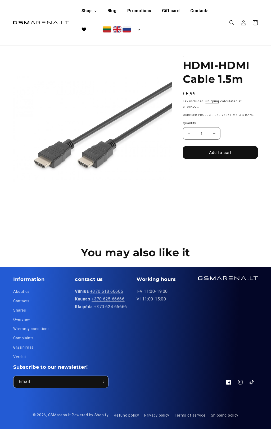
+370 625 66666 (108, 299)
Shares (19, 310)
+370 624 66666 (110, 306)
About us (21, 291)
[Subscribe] (102, 382)
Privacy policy (156, 415)
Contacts (21, 301)
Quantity (189, 123)
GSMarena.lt (59, 415)
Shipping (212, 101)
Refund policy (126, 415)
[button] (232, 23)
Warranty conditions (31, 329)
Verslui (19, 357)
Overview (21, 319)
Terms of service (190, 415)
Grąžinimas (23, 347)
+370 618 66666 (106, 291)
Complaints (23, 338)
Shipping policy (225, 415)
